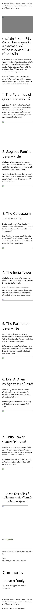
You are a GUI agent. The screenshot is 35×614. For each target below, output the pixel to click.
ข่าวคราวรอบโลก (27, 551)
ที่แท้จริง (7, 561)
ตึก (3, 561)
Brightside (9, 539)
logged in (15, 586)
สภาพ (17, 561)
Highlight (18, 551)
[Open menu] (3, 12)
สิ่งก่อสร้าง (23, 561)
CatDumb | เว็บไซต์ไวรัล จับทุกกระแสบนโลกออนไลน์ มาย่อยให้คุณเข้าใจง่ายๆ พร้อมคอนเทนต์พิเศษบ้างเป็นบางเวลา (17, 6)
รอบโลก (12, 561)
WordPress (21, 608)
